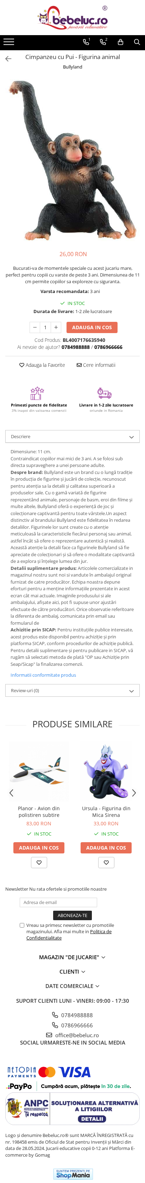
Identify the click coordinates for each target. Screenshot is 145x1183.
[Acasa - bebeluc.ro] (72, 17)
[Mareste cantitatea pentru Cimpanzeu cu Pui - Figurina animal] (56, 327)
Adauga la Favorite (44, 365)
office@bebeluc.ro (76, 1035)
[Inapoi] (5, 59)
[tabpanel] (72, 161)
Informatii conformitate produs (43, 675)
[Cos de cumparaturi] (120, 42)
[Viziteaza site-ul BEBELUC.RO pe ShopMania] (73, 1174)
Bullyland (72, 67)
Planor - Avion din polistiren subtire (39, 811)
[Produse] (10, 44)
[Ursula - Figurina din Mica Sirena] (106, 771)
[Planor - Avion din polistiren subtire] (39, 771)
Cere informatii (98, 365)
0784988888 (76, 1015)
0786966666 (76, 1025)
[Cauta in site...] (137, 42)
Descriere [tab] (20, 436)
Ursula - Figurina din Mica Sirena (106, 811)
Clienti (70, 971)
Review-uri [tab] (25, 690)
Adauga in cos (92, 327)
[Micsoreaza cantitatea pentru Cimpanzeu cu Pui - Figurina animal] (35, 327)
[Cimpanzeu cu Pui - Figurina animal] (72, 161)
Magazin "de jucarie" (70, 957)
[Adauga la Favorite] (39, 862)
